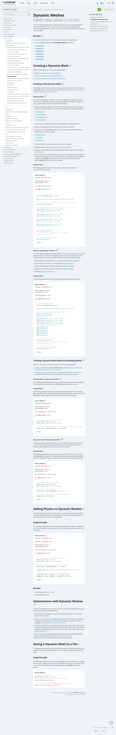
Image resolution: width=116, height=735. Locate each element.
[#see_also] (42, 36)
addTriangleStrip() (41, 114)
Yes (98, 731)
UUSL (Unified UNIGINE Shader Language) (17, 112)
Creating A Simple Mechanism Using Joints (18, 69)
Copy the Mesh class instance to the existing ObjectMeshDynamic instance (57, 372)
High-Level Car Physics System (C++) (16, 49)
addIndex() (65, 269)
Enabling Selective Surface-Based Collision (18, 78)
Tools (5, 32)
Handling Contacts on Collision (15, 100)
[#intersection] (35, 604)
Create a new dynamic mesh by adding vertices (49, 76)
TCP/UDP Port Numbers (12, 145)
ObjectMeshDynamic (41, 27)
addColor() (39, 137)
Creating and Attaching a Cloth (15, 63)
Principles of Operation (10, 25)
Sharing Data (10, 92)
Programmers (38, 20)
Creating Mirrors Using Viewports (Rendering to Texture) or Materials (19, 67)
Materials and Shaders (12, 118)
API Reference (7, 147)
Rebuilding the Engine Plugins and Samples (17, 127)
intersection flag (59, 629)
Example (48, 20)
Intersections (10, 83)
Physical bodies (50, 592)
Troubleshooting (8, 158)
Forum (22, 3)
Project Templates (9, 36)
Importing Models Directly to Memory (17, 54)
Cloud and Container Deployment (13, 154)
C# (6, 107)
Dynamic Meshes (11, 76)
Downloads (44, 3)
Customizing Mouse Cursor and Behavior (18, 58)
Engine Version (10, 143)
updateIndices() (55, 156)
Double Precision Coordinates (13, 136)
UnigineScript (9, 109)
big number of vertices (50, 92)
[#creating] (70, 65)
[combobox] (102, 3)
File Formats (9, 116)
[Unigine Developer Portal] (8, 3)
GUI (6, 134)
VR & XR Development (9, 149)
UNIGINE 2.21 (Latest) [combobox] (10, 9)
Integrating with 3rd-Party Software (15, 138)
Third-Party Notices (9, 160)
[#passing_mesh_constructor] (60, 379)
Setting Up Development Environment (16, 43)
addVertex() (66, 127)
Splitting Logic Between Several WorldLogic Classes (19, 94)
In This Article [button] (96, 14)
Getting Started (8, 18)
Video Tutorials (8, 23)
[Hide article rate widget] (112, 727)
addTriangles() (40, 112)
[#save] (79, 644)
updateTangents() (66, 147)
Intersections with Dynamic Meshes (99, 28)
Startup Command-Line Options (14, 120)
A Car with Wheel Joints (13, 65)
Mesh (76, 20)
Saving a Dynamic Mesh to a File (98, 30)
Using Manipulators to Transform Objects (18, 96)
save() (40, 650)
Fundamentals (9, 41)
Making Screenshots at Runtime (15, 98)
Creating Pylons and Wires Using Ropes (17, 74)
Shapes (47, 595)
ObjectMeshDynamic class (44, 40)
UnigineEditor (7, 29)
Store (53, 3)
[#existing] (84, 360)
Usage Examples (10, 45)
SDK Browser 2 (8, 27)
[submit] (28, 14)
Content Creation (8, 152)
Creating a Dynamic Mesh (96, 17)
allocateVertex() (69, 263)
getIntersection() (39, 614)
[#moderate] (45, 96)
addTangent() (40, 140)
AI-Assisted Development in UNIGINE (15, 132)
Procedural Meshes (12, 87)
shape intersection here (65, 636)
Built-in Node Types (9, 34)
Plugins (7, 114)
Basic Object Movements (13, 61)
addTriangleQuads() (41, 117)
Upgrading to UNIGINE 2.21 (11, 156)
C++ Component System (13, 56)
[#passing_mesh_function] (62, 439)
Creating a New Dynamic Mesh (99, 19)
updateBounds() (39, 152)
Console (8, 123)
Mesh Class (10, 85)
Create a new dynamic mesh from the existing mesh (50, 78)
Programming (7, 38)
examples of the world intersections (55, 623)
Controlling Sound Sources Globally (16, 103)
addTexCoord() (40, 135)
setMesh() (70, 374)
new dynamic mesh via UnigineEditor (50, 73)
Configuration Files (10, 125)
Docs (28, 3)
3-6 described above (49, 271)
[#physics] (83, 508)
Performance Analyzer (11, 140)
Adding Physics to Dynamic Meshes (99, 26)
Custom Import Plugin (13, 52)
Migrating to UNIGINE (9, 21)
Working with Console (13, 89)
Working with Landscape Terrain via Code (18, 47)
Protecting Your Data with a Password (16, 129)
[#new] (63, 84)
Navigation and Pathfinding (14, 72)
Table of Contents (8, 163)
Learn (35, 3)
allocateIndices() (74, 261)
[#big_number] (57, 250)
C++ (7, 105)
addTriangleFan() (41, 120)
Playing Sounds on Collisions (14, 80)
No (105, 731)
